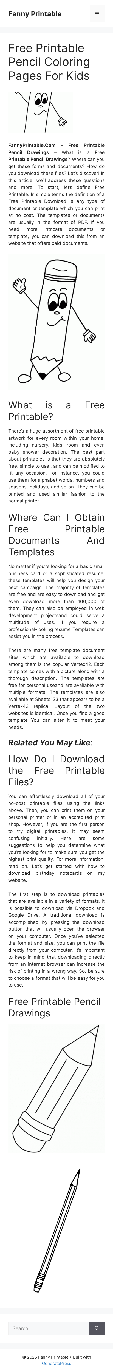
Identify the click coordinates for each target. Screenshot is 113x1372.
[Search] (97, 1328)
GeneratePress (56, 1363)
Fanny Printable (35, 14)
